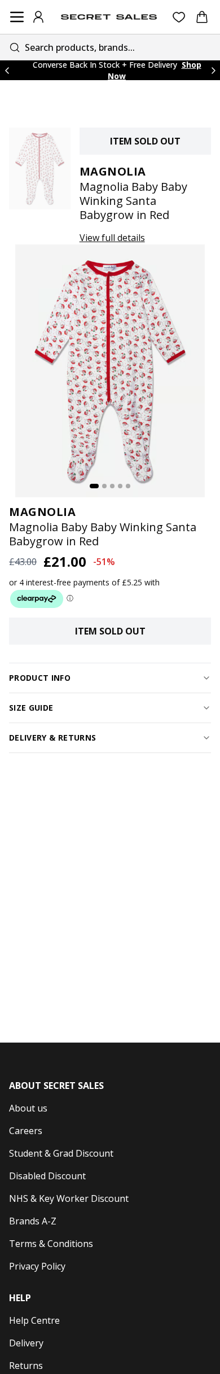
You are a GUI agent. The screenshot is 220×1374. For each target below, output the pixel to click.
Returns (26, 1365)
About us (28, 1108)
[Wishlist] (179, 17)
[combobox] (110, 47)
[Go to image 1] (94, 486)
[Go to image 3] (112, 486)
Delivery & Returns (52, 737)
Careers (25, 1130)
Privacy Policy (37, 1266)
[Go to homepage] (109, 16)
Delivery (26, 1343)
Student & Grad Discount (61, 1153)
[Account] (38, 17)
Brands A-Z (32, 1221)
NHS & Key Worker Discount (69, 1198)
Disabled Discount (47, 1176)
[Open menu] (17, 17)
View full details (112, 237)
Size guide (31, 707)
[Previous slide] (7, 70)
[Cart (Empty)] (202, 17)
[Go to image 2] (104, 486)
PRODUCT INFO (40, 677)
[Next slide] (213, 70)
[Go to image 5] (128, 486)
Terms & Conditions (51, 1243)
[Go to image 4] (120, 486)
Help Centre (34, 1320)
